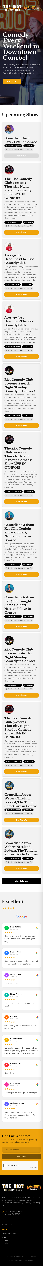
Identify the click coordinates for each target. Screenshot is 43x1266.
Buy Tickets (12, 81)
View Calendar (21, 881)
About (5, 1240)
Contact (6, 1243)
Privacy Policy (30, 1260)
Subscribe (21, 1156)
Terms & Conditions (15, 1260)
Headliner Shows (9, 1233)
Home (4, 1229)
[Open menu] (38, 8)
